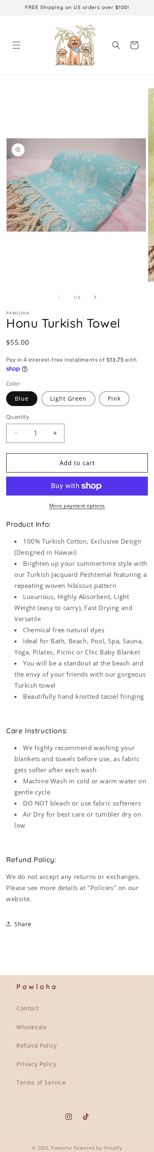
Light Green (68, 398)
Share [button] (23, 924)
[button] (16, 45)
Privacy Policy (36, 1064)
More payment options (77, 505)
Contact (27, 1008)
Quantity (17, 416)
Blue (22, 398)
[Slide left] (59, 297)
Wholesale (31, 1027)
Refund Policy (36, 1045)
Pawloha (61, 1148)
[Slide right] (95, 297)
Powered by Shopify (98, 1148)
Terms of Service (41, 1082)
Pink (114, 398)
